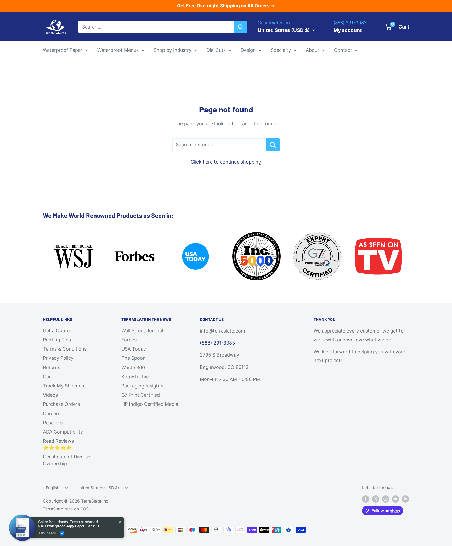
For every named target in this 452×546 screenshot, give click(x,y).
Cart (48, 376)
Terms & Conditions (65, 349)
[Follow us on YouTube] (395, 499)
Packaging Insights (142, 386)
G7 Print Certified (140, 395)
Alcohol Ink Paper (287, 101)
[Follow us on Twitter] (375, 499)
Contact (343, 50)
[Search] (240, 26)
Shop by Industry (172, 50)
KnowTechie (135, 376)
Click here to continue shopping (226, 162)
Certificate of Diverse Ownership (66, 460)
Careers (51, 413)
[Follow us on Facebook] (365, 499)
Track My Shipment (64, 386)
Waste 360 (133, 367)
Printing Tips (57, 339)
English (52, 487)
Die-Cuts (216, 50)
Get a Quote (56, 330)
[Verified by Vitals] (62, 533)
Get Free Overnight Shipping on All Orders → (226, 5)
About (312, 50)
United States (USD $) (98, 487)
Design (248, 50)
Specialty (281, 50)
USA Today (133, 349)
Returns (51, 367)
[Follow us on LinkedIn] (405, 499)
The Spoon (133, 358)
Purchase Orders (61, 404)
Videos (50, 395)
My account (348, 30)
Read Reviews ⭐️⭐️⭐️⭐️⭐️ (58, 444)
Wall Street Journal (142, 330)
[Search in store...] (273, 144)
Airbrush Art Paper (288, 112)
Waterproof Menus (118, 50)
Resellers (53, 422)
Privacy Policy (58, 358)
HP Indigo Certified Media (149, 404)
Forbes (129, 339)
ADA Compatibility (63, 432)
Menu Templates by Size (263, 90)
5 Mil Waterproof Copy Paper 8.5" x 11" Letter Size (70, 526)
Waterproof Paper (62, 50)
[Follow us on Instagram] (385, 499)
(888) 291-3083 (217, 343)
